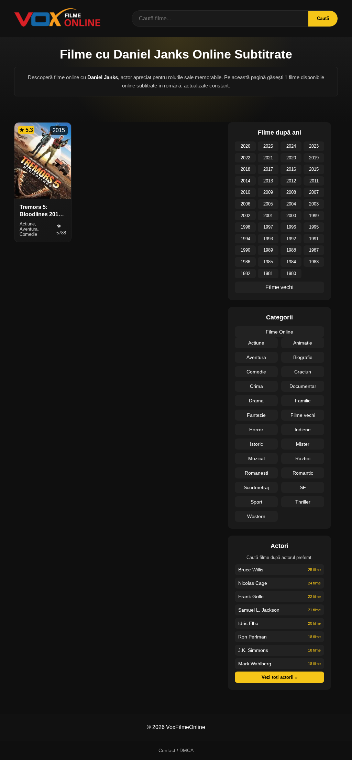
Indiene (303, 429)
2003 (314, 204)
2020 (291, 157)
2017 (268, 169)
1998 (245, 227)
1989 (268, 250)
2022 (245, 157)
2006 (245, 204)
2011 (314, 180)
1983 (314, 261)
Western (256, 516)
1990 (245, 250)
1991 (314, 238)
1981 (268, 273)
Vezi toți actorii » (279, 677)
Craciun (302, 371)
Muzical (256, 458)
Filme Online (279, 332)
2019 (314, 157)
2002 (245, 215)
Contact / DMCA (176, 750)
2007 (314, 192)
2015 (314, 169)
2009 (268, 192)
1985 (268, 261)
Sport (256, 502)
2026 (245, 146)
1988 (291, 250)
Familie (303, 400)
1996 (291, 227)
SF (303, 487)
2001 (268, 215)
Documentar (302, 386)
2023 (314, 146)
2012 (291, 180)
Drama (256, 400)
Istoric (256, 444)
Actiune (256, 343)
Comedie (256, 371)
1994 (245, 238)
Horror (256, 429)
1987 (314, 250)
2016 (291, 169)
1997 (268, 227)
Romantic (303, 473)
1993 (268, 238)
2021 (268, 157)
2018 (245, 169)
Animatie (302, 343)
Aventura (256, 357)
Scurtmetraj (256, 487)
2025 (268, 146)
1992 (291, 238)
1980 (291, 273)
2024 (291, 146)
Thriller (302, 502)
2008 (291, 192)
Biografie (302, 357)
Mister (302, 444)
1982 (245, 273)
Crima (256, 386)
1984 (291, 261)
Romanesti (256, 473)
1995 (314, 227)
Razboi (302, 458)
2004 (291, 204)
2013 (268, 180)
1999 (314, 215)
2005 (268, 204)
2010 (245, 192)
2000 (291, 215)
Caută (323, 18)
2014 (245, 180)
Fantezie (256, 415)
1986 (245, 261)
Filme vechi (279, 287)
